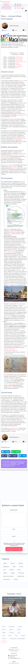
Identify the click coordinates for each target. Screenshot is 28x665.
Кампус (13, 573)
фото (14, 168)
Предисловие (19, 57)
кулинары (14, 166)
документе (7, 315)
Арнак (5, 563)
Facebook (21, 463)
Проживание (19, 60)
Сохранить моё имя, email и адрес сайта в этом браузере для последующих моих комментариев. (14, 544)
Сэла (4, 570)
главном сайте (22, 153)
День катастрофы (8, 576)
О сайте (16, 579)
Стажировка (19, 66)
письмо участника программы (13, 383)
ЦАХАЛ (11, 570)
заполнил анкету (21, 115)
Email (14, 536)
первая (6, 353)
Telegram (13, 463)
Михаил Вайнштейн (18, 138)
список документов (9, 252)
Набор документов (10, 349)
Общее (5, 573)
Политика (21, 573)
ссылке (22, 346)
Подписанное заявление (11, 350)
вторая (10, 353)
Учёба (17, 63)
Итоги (17, 67)
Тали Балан (13, 116)
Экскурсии (18, 64)
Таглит (21, 566)
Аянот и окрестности (21, 61)
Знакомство (6, 579)
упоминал (6, 165)
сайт (24, 191)
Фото (18, 570)
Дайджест (6, 566)
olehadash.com (17, 649)
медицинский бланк (9, 379)
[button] (26, 10)
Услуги (3, 641)
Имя (14, 529)
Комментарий (14, 510)
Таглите (22, 80)
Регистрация (19, 58)
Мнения (20, 563)
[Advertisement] (14, 485)
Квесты (13, 563)
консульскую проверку (14, 232)
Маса (14, 566)
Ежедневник (20, 576)
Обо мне (4, 638)
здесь (13, 250)
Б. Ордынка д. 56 (12, 284)
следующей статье (14, 428)
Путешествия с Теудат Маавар (17, 638)
